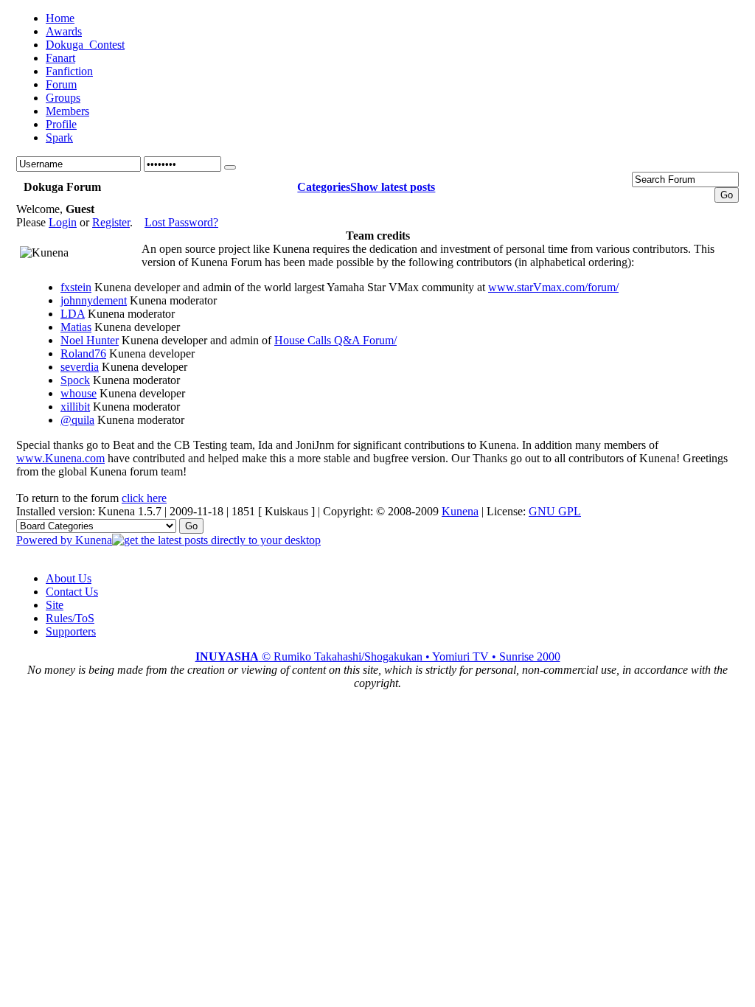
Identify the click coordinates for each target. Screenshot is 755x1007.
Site (54, 605)
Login (63, 222)
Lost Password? (181, 222)
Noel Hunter (89, 340)
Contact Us (72, 591)
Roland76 (83, 353)
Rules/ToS (70, 618)
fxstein (75, 287)
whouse (78, 393)
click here (144, 498)
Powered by (45, 540)
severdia (79, 366)
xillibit (75, 406)
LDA (72, 313)
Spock (75, 380)
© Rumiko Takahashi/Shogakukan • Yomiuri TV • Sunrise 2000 (377, 656)
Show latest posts (392, 187)
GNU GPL (555, 511)
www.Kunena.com (60, 458)
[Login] (230, 167)
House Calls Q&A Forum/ (335, 340)
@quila (77, 420)
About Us (68, 578)
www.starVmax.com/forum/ (553, 287)
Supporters (71, 631)
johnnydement (93, 300)
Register (111, 222)
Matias (75, 327)
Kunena (460, 511)
